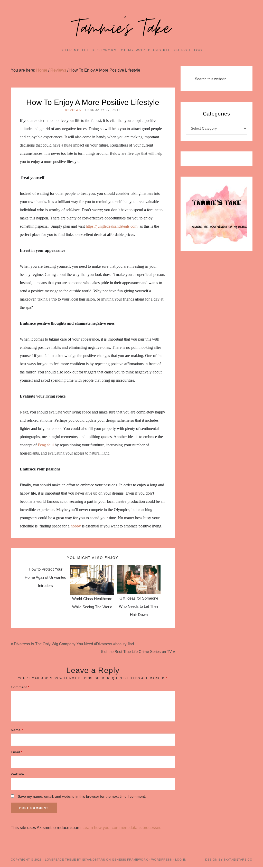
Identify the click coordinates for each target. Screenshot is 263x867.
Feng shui (46, 445)
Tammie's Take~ (131, 28)
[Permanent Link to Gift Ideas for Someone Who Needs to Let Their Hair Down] (139, 569)
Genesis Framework (130, 859)
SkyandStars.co (238, 859)
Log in (180, 859)
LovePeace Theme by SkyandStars (75, 859)
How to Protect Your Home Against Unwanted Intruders (45, 577)
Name (17, 730)
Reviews (73, 109)
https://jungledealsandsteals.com (111, 226)
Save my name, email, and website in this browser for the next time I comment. (82, 796)
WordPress (161, 859)
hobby (76, 526)
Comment (20, 687)
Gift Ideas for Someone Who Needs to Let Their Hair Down (138, 606)
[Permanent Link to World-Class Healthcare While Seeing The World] (92, 569)
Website (17, 774)
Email (16, 752)
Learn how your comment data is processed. (122, 827)
